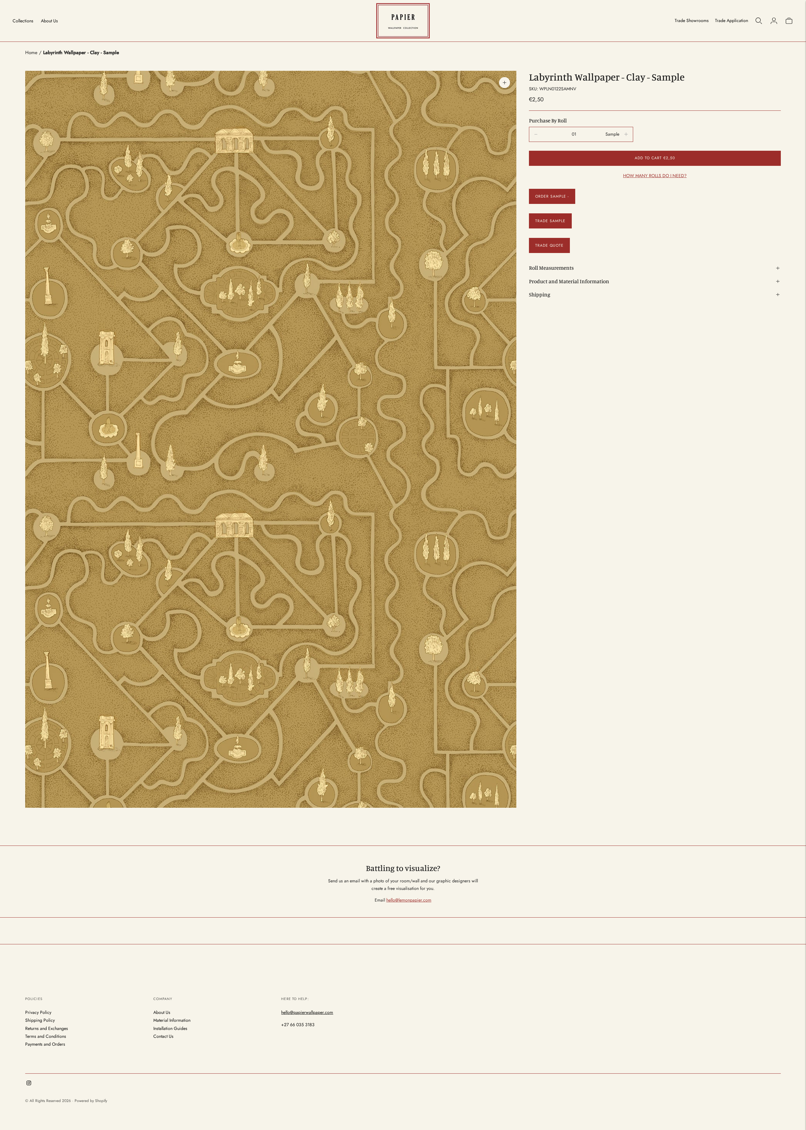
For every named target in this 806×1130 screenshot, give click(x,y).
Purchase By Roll (548, 120)
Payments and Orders (45, 1044)
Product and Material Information (569, 281)
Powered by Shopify (91, 1101)
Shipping (539, 294)
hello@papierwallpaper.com (307, 1012)
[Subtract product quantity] (626, 134)
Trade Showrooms (692, 20)
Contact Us (163, 1036)
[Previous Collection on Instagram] (28, 1084)
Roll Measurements (551, 268)
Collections (23, 21)
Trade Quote (549, 245)
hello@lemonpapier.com (408, 900)
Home (31, 52)
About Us (49, 21)
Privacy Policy (38, 1012)
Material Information (171, 1020)
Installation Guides (170, 1028)
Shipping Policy (40, 1020)
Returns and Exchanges (46, 1028)
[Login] (773, 21)
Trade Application (731, 20)
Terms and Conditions (45, 1036)
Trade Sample (550, 221)
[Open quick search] (758, 21)
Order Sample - (552, 196)
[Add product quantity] (535, 134)
